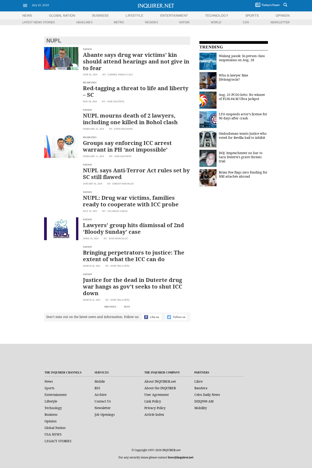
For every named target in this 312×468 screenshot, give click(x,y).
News (27, 15)
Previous (110, 306)
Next (127, 306)
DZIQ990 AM (204, 401)
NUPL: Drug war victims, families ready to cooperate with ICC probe (131, 201)
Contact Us (103, 401)
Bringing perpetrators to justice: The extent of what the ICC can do (133, 256)
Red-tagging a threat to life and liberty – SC (135, 91)
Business (51, 414)
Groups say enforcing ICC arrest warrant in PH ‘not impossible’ (127, 146)
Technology (53, 408)
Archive (100, 394)
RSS (97, 388)
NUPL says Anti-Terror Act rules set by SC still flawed (136, 173)
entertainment (174, 15)
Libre (198, 381)
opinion (283, 15)
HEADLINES (84, 22)
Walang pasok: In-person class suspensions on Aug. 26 (242, 58)
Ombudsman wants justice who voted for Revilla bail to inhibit (243, 135)
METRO (119, 22)
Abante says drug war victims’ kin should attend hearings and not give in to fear (136, 61)
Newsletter (103, 408)
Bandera (200, 388)
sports (252, 15)
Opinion (51, 421)
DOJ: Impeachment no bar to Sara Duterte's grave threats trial (240, 157)
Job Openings (105, 414)
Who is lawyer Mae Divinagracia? (233, 77)
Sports (49, 388)
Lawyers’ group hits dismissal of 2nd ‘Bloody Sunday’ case (133, 228)
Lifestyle (51, 401)
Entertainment (56, 394)
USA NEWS (53, 434)
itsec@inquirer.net (180, 457)
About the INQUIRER (160, 388)
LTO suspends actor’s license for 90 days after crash (243, 116)
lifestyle (134, 15)
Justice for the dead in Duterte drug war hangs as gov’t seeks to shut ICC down (132, 286)
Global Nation (55, 428)
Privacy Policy (155, 408)
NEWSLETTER (280, 22)
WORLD (216, 22)
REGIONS (151, 22)
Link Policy (152, 401)
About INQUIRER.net (160, 381)
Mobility (200, 408)
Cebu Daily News (207, 394)
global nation (62, 15)
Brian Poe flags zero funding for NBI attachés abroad (243, 174)
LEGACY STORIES (58, 441)
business (100, 15)
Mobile (100, 381)
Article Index (154, 414)
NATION (184, 22)
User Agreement (156, 394)
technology (216, 15)
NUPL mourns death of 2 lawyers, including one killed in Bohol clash (130, 119)
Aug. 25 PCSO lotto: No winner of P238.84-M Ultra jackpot (242, 96)
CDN (246, 22)
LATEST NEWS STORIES (38, 22)
